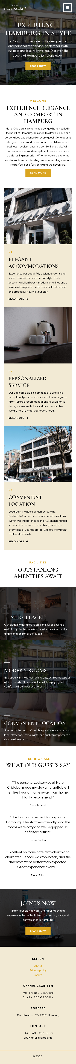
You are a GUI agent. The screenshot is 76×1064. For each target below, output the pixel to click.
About (38, 966)
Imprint (38, 975)
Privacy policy (38, 970)
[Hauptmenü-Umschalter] (67, 7)
